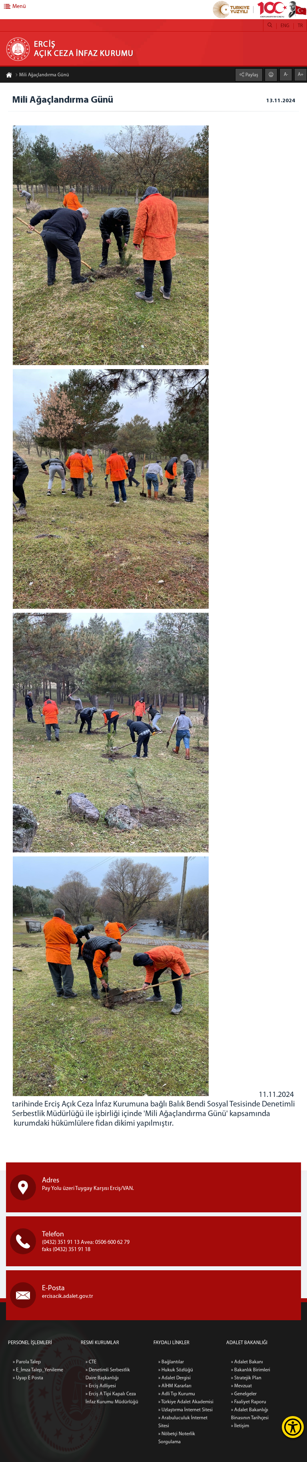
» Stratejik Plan (246, 1378)
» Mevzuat (241, 1386)
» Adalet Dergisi (174, 1378)
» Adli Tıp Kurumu (176, 1394)
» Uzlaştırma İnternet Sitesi (185, 1410)
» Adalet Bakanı (247, 1362)
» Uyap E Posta (28, 1378)
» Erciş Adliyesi (101, 1386)
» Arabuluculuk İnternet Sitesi (182, 1422)
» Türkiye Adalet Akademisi (185, 1402)
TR (300, 26)
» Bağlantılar (171, 1362)
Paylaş (251, 75)
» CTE (91, 1362)
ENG (285, 26)
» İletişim (240, 1426)
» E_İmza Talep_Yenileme (38, 1370)
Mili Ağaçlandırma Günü (44, 75)
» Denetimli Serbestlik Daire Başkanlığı (108, 1374)
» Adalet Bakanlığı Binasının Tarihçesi (250, 1414)
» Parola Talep (27, 1362)
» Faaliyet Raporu (248, 1402)
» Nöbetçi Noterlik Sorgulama (176, 1438)
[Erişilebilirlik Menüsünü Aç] (293, 1427)
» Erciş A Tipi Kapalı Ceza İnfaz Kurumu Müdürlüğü (112, 1398)
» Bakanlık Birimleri (250, 1370)
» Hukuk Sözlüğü (175, 1370)
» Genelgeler (244, 1394)
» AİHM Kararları (174, 1386)
